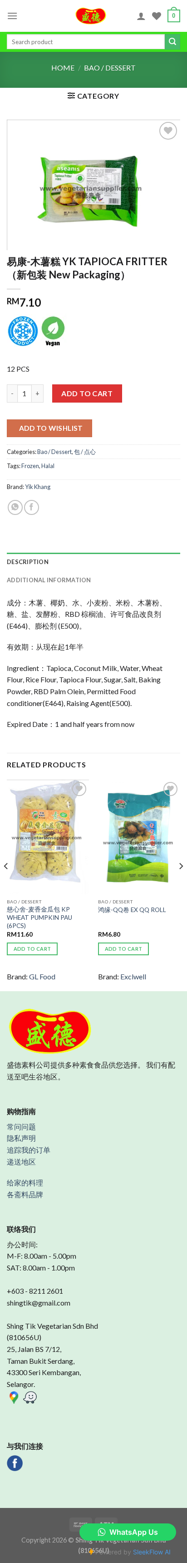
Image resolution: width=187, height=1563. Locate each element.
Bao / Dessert (110, 67)
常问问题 (21, 1126)
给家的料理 (25, 1182)
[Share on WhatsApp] (15, 507)
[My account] (141, 16)
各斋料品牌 (25, 1194)
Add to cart (87, 393)
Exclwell (133, 976)
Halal (47, 465)
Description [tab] (28, 561)
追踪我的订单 (28, 1149)
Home (62, 67)
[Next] (180, 885)
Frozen (30, 465)
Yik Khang (37, 486)
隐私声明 (21, 1138)
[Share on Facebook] (31, 507)
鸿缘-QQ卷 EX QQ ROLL (132, 909)
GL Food (42, 976)
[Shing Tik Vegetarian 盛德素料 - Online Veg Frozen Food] (91, 16)
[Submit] (172, 42)
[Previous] (6, 885)
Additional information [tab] (49, 580)
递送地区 (21, 1161)
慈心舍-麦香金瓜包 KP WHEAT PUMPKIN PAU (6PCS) (39, 917)
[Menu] (12, 16)
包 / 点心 (85, 451)
